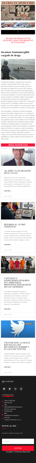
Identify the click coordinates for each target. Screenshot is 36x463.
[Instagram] (15, 389)
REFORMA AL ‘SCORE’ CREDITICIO (15, 225)
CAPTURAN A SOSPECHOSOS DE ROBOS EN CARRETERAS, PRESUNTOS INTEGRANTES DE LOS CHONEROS (17, 282)
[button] (18, 31)
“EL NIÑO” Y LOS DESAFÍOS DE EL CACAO (17, 172)
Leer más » (7, 191)
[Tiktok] (21, 389)
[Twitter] (10, 389)
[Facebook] (4, 389)
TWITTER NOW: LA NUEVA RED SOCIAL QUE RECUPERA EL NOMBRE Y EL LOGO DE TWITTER (17, 346)
